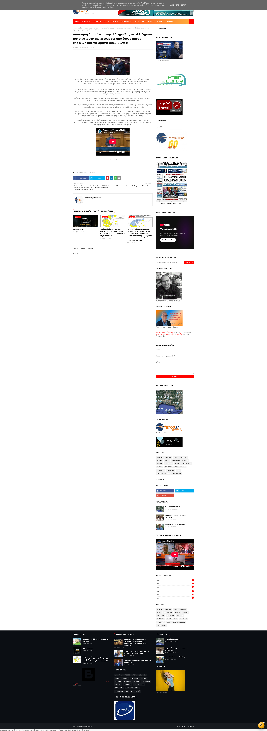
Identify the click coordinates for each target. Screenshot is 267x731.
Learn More (174, 5)
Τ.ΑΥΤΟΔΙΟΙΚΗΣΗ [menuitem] (110, 22)
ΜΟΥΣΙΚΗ (159, 464)
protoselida (179, 203)
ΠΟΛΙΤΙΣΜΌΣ (169, 467)
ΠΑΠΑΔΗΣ (178, 464)
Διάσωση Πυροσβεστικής (164, 332)
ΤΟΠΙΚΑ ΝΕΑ (170, 470)
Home (178, 726)
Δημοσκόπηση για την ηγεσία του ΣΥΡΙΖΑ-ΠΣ (177, 516)
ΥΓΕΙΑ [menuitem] (135, 22)
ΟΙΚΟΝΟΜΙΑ (168, 464)
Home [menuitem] (77, 22)
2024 (175, 587)
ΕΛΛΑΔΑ (86, 173)
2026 (175, 580)
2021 (175, 598)
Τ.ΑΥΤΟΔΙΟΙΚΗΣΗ (180, 467)
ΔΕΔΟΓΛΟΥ (183, 457)
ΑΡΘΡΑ (176, 457)
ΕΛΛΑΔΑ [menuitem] (169, 22)
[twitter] (184, 490)
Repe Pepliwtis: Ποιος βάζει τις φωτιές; (169, 334)
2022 (175, 595)
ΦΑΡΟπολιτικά (176, 473)
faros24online (87, 726)
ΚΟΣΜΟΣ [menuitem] (160, 22)
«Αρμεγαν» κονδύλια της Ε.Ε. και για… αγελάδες (96, 640)
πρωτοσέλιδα (165, 203)
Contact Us (191, 726)
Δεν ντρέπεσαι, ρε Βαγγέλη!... (175, 524)
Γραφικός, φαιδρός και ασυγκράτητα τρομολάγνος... (137, 661)
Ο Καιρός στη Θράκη (172, 507)
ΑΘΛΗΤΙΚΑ (160, 457)
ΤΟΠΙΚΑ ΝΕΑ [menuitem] (97, 22)
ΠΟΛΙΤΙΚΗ (85, 28)
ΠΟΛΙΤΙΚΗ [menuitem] (85, 22)
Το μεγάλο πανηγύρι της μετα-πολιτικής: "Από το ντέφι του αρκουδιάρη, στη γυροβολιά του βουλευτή (135, 642)
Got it (183, 5)
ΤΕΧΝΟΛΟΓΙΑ (160, 470)
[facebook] (165, 490)
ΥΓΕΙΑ (178, 470)
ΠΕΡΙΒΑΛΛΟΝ (187, 464)
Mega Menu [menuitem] (125, 22)
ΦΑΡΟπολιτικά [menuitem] (147, 22)
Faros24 (76, 47)
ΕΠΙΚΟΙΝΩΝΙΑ (176, 460)
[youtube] (165, 495)
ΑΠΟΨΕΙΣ (168, 457)
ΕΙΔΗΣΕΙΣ (80, 173)
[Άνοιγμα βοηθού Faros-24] (261, 725)
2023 (175, 591)
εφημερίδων (173, 203)
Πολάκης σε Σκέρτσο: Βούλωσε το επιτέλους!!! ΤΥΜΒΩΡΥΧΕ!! (136, 652)
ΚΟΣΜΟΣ (185, 460)
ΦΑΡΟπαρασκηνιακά (163, 473)
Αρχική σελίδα (77, 28)
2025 (175, 584)
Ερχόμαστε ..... (78, 229)
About (183, 726)
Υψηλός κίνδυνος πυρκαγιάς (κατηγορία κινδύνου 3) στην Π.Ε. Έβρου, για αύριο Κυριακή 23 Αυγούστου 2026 (112, 232)
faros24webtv (160, 479)
